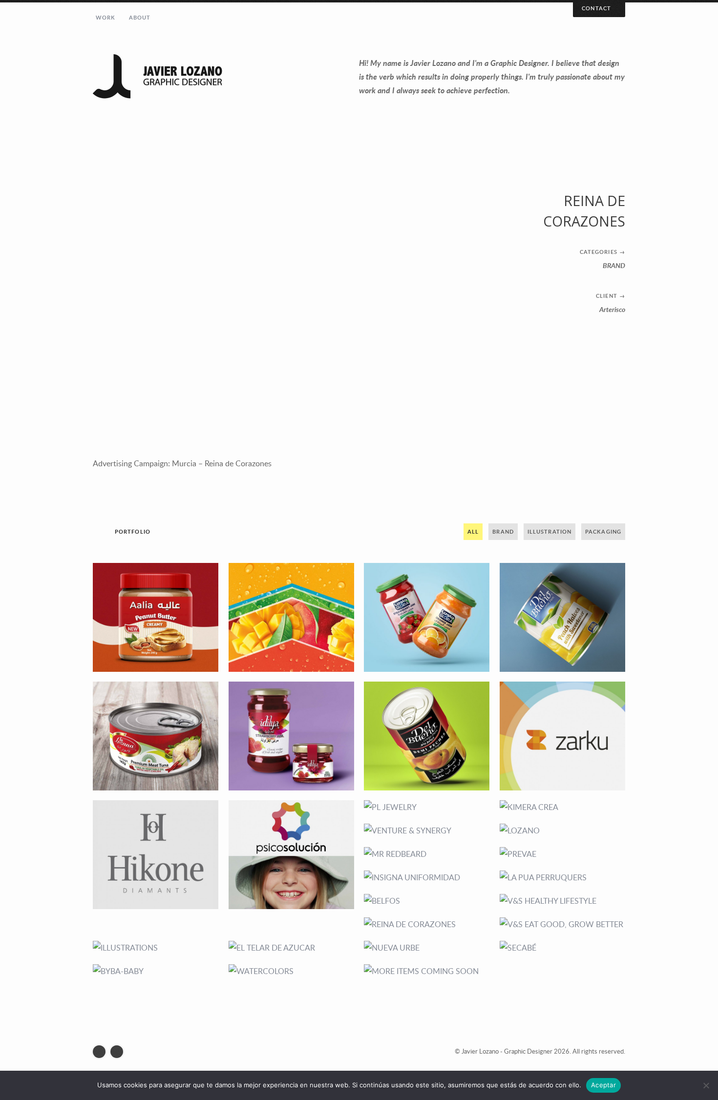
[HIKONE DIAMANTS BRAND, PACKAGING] (156, 854)
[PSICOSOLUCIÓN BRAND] (292, 854)
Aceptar (603, 1085)
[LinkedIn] (119, 1051)
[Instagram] (101, 1051)
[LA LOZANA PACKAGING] (156, 736)
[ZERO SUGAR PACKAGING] (563, 617)
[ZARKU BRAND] (563, 736)
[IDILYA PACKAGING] (292, 736)
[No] (706, 1085)
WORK (105, 17)
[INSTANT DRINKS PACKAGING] (292, 617)
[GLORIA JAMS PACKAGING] (427, 617)
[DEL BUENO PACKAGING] (427, 736)
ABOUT (140, 17)
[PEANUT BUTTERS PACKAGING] (156, 617)
